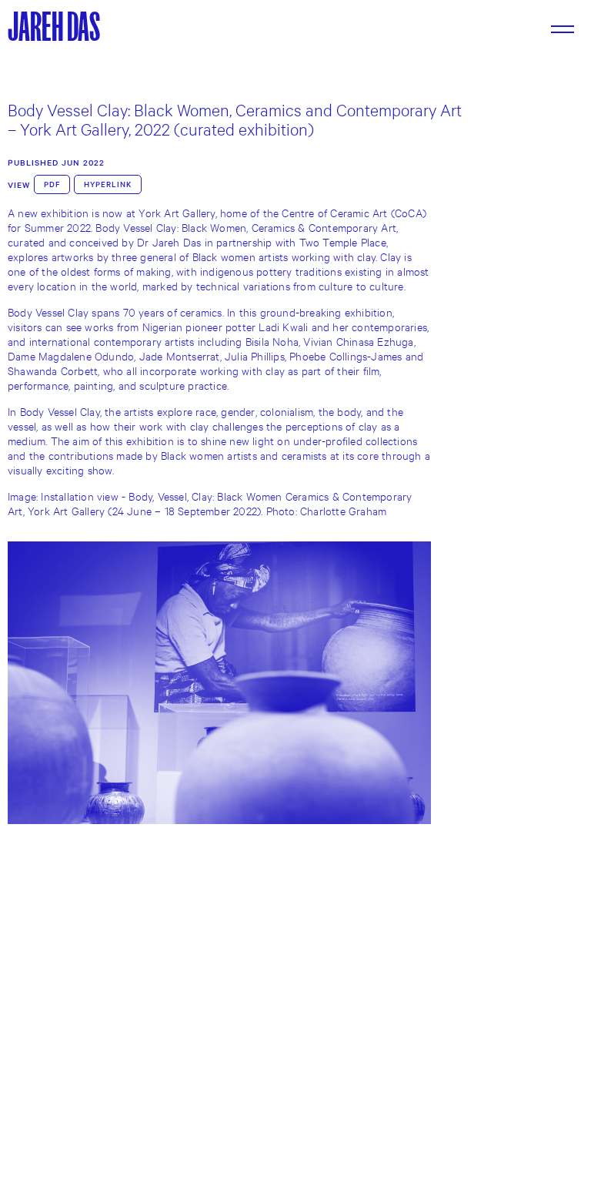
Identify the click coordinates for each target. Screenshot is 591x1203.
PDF (52, 184)
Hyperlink (108, 184)
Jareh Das (54, 26)
